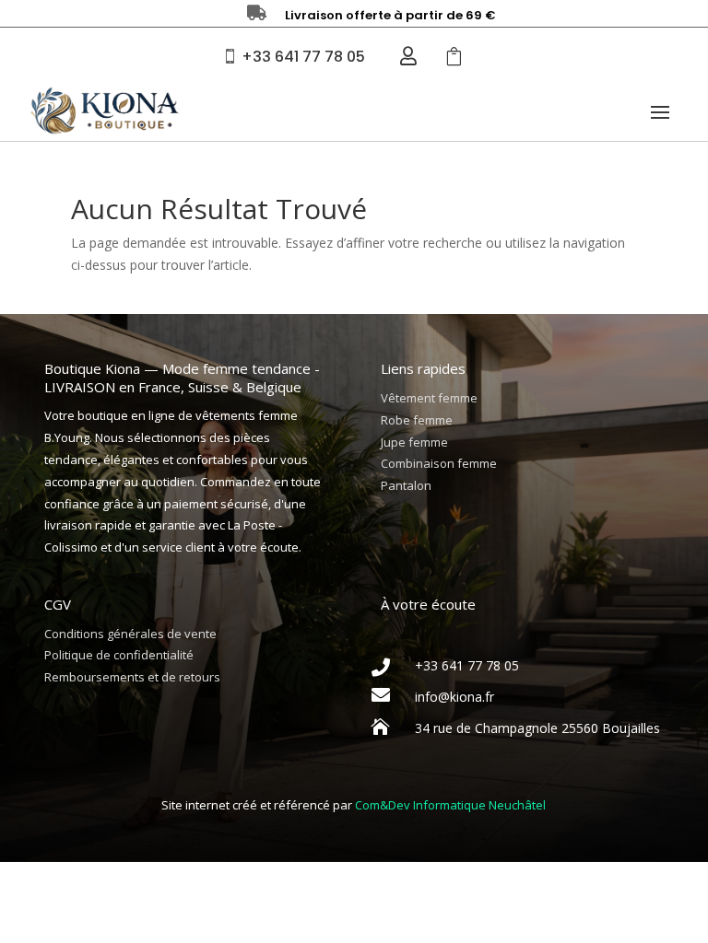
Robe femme (417, 420)
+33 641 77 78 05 (303, 56)
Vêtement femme (429, 398)
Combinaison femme (439, 463)
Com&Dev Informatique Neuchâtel (450, 805)
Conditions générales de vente (130, 633)
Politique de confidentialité (119, 654)
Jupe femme (414, 442)
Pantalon (406, 485)
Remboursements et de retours (132, 677)
